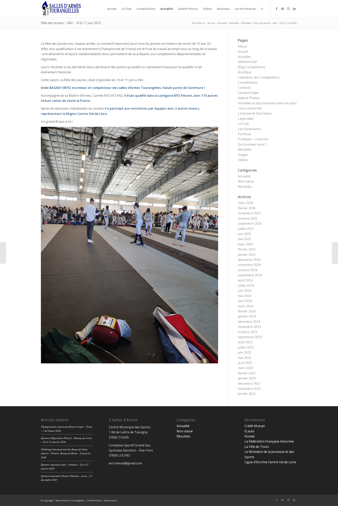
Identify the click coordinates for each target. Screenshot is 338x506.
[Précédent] (50, 245)
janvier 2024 (247, 316)
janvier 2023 (247, 378)
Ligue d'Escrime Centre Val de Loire (270, 462)
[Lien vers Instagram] (288, 9)
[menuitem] (112, 9)
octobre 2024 (247, 270)
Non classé (246, 181)
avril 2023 (245, 363)
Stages (243, 155)
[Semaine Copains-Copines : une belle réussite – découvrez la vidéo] (3, 253)
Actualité (244, 57)
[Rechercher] (261, 9)
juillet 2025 (246, 228)
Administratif (247, 62)
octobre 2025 (247, 218)
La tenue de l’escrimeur (255, 113)
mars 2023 (245, 368)
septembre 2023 (250, 337)
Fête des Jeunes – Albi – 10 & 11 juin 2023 (71, 23)
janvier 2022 (247, 394)
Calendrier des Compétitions (259, 77)
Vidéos (243, 160)
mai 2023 (244, 358)
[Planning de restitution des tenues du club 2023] (335, 253)
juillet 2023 (246, 347)
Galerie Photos (249, 98)
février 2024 (246, 311)
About (242, 46)
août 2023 (245, 342)
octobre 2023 (247, 332)
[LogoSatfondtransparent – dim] (61, 9)
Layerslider (246, 118)
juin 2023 (244, 352)
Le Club (243, 124)
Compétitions (248, 82)
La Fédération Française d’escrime (269, 441)
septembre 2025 (250, 223)
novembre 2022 (249, 388)
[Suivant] (209, 245)
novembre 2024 (249, 265)
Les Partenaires (249, 129)
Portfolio (244, 134)
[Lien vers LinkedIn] (294, 9)
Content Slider (248, 93)
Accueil (243, 51)
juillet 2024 (246, 285)
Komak (250, 436)
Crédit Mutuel (255, 426)
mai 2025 (244, 239)
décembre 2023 (249, 321)
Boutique (244, 72)
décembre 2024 (249, 259)
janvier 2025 (247, 254)
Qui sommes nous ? (252, 144)
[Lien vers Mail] (282, 9)
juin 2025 (244, 234)
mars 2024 (245, 306)
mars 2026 (245, 203)
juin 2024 (244, 290)
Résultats (245, 149)
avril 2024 (245, 301)
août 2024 (245, 280)
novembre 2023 (249, 327)
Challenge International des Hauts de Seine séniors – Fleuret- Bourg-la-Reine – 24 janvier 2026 (66, 453)
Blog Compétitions (251, 67)
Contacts (244, 87)
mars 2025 (245, 244)
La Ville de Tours (257, 446)
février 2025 (246, 249)
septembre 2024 (250, 275)
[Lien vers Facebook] (277, 9)
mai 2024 (244, 296)
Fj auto (249, 431)
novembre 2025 (249, 213)
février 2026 (246, 208)
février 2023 (246, 373)
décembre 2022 (249, 383)
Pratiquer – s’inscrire (253, 139)
